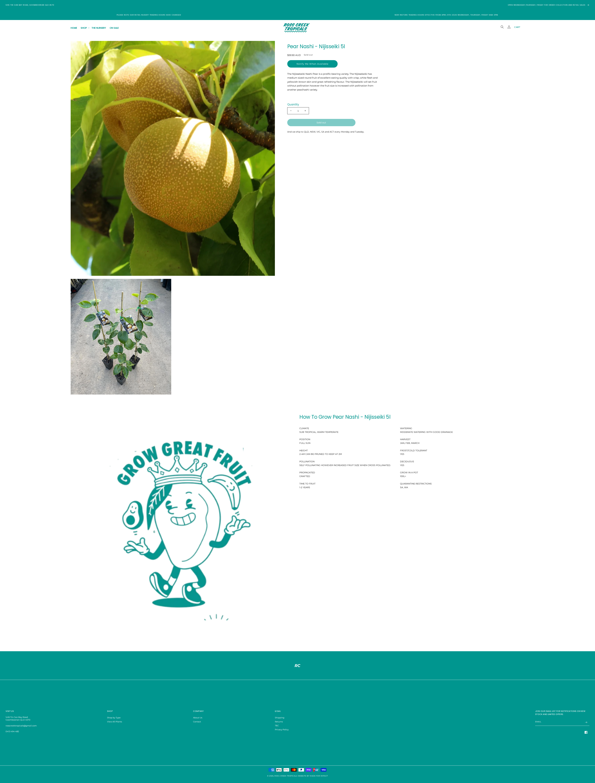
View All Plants (114, 721)
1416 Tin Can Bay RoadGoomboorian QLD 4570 (18, 718)
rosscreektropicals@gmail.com (21, 725)
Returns (279, 721)
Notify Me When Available (312, 63)
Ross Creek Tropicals (285, 776)
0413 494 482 (12, 731)
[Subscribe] (586, 722)
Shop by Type (114, 717)
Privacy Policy (282, 729)
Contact (197, 721)
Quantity (293, 104)
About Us (197, 717)
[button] (84, 27)
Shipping (279, 717)
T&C (277, 725)
